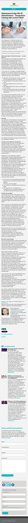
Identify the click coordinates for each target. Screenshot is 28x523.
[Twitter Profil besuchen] (6, 484)
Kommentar (4, 458)
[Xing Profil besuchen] (12, 484)
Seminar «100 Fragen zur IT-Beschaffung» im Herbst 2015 (12, 302)
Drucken (3, 336)
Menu (14, 9)
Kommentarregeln (6, 437)
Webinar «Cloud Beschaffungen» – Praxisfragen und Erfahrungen (17, 401)
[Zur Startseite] (14, 4)
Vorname (4, 497)
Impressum (3, 521)
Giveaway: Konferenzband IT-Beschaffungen (16, 349)
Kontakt (14, 521)
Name (3, 441)
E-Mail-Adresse (5, 447)
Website (3, 452)
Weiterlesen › (11, 372)
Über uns (9, 521)
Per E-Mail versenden (6, 334)
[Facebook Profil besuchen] (3, 484)
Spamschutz (5, 506)
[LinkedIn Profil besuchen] (9, 484)
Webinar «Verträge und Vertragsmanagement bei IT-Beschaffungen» (16, 377)
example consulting (13, 251)
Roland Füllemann (6, 20)
